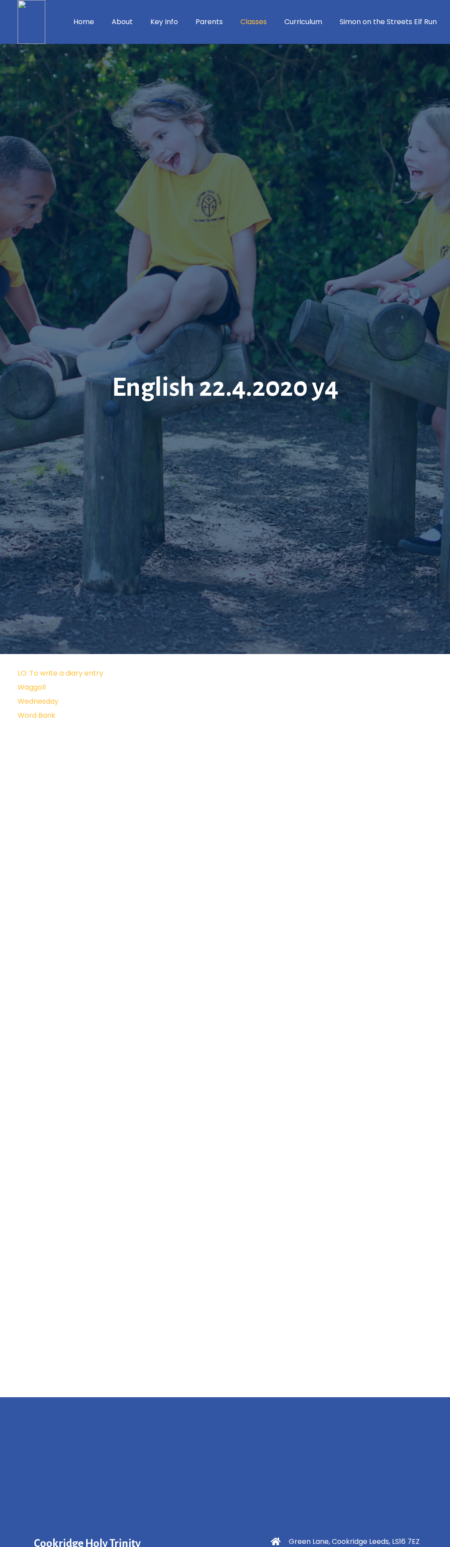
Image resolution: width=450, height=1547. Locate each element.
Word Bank (36, 715)
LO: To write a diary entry (60, 673)
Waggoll (32, 687)
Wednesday (38, 701)
